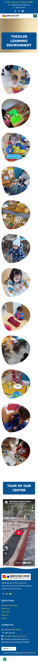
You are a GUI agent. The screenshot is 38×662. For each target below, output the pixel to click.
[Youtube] (22, 11)
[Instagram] (19, 11)
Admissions (5, 609)
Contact (4, 618)
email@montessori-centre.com (20, 5)
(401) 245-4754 (20, 8)
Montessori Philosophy (9, 605)
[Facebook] (15, 11)
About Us (4, 615)
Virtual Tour (5, 612)
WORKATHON (31, 653)
